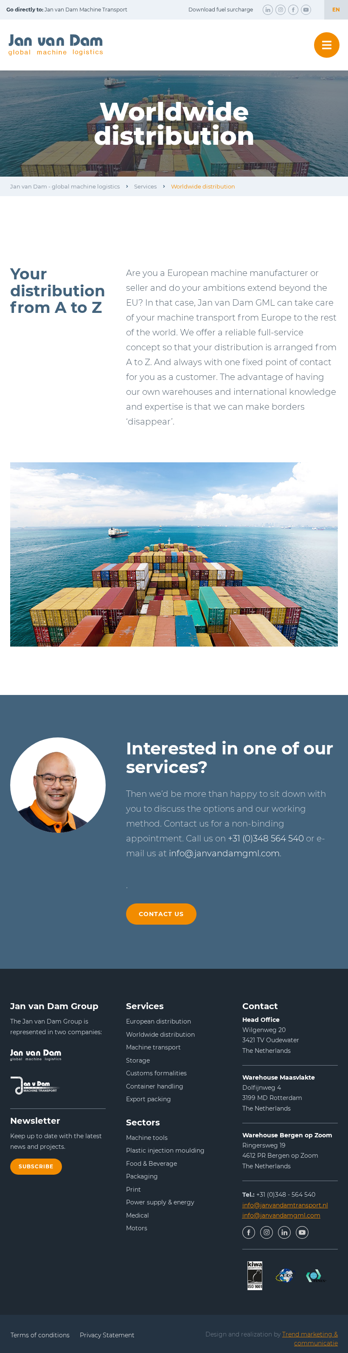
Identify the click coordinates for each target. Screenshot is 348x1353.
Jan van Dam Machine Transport (66, 9)
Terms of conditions (40, 1335)
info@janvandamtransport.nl (285, 1205)
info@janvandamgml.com (224, 853)
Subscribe (36, 1166)
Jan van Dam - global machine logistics (65, 186)
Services (145, 186)
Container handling (154, 1086)
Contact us (161, 914)
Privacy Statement (107, 1335)
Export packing (148, 1099)
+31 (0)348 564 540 (266, 838)
